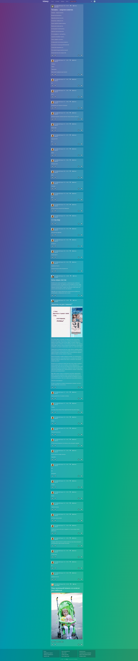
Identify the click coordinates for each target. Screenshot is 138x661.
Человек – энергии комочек (62, 9)
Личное (75, 5)
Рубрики (62, 1)
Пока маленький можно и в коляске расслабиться (65, 589)
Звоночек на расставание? (61, 304)
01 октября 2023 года (58, 5)
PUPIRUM (56, 277)
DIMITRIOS (56, 6)
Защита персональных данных (85, 654)
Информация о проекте (48, 652)
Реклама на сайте (82, 656)
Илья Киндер (56, 585)
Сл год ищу (55, 220)
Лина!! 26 (56, 61)
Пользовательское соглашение (85, 652)
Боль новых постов (58, 280)
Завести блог (64, 652)
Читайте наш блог (65, 654)
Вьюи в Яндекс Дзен (65, 656)
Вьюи (67, 659)
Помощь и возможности (48, 654)
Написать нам (46, 656)
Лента (52, 1)
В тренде (57, 1)
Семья (75, 584)
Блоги (67, 1)
